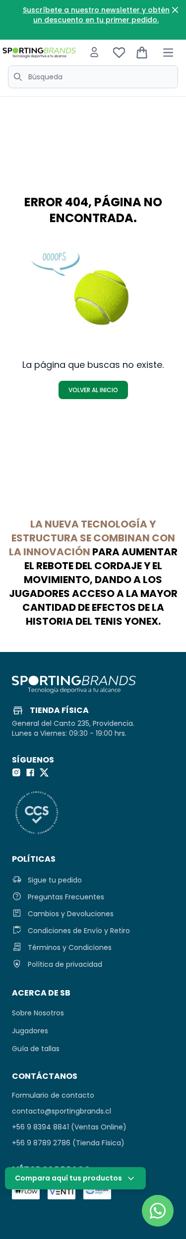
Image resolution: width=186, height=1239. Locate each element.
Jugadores (30, 1031)
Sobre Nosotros (38, 1013)
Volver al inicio (93, 390)
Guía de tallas (36, 1049)
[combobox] (93, 76)
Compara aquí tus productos (68, 1178)
